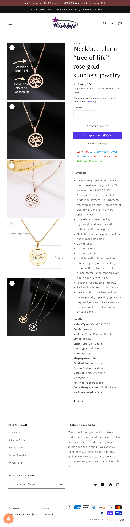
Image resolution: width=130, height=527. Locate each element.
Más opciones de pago (98, 143)
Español (49, 514)
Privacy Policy (15, 462)
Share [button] (80, 401)
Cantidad (77, 107)
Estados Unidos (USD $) (22, 514)
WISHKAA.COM (97, 519)
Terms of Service (17, 455)
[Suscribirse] (61, 484)
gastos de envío (84, 88)
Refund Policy (16, 447)
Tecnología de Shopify (113, 519)
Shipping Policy (16, 440)
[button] (10, 23)
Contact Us (14, 432)
